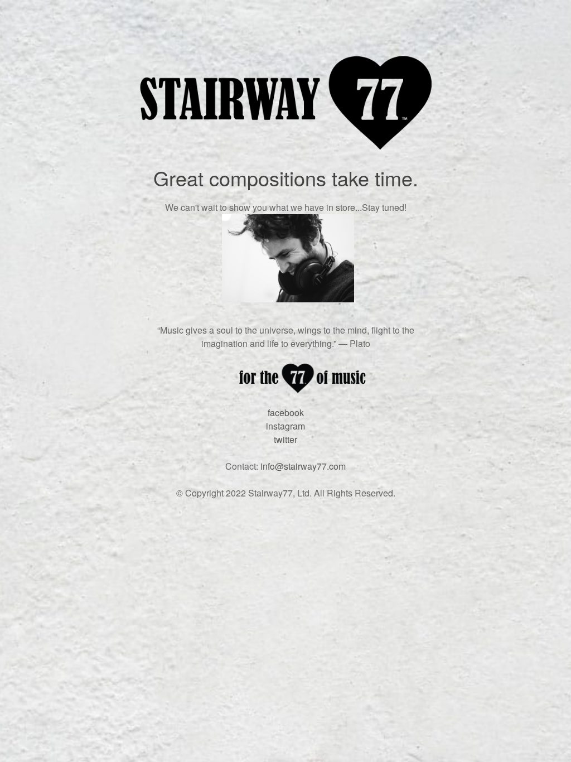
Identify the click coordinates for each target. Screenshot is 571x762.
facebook (286, 412)
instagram (285, 425)
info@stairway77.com (303, 466)
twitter (285, 439)
